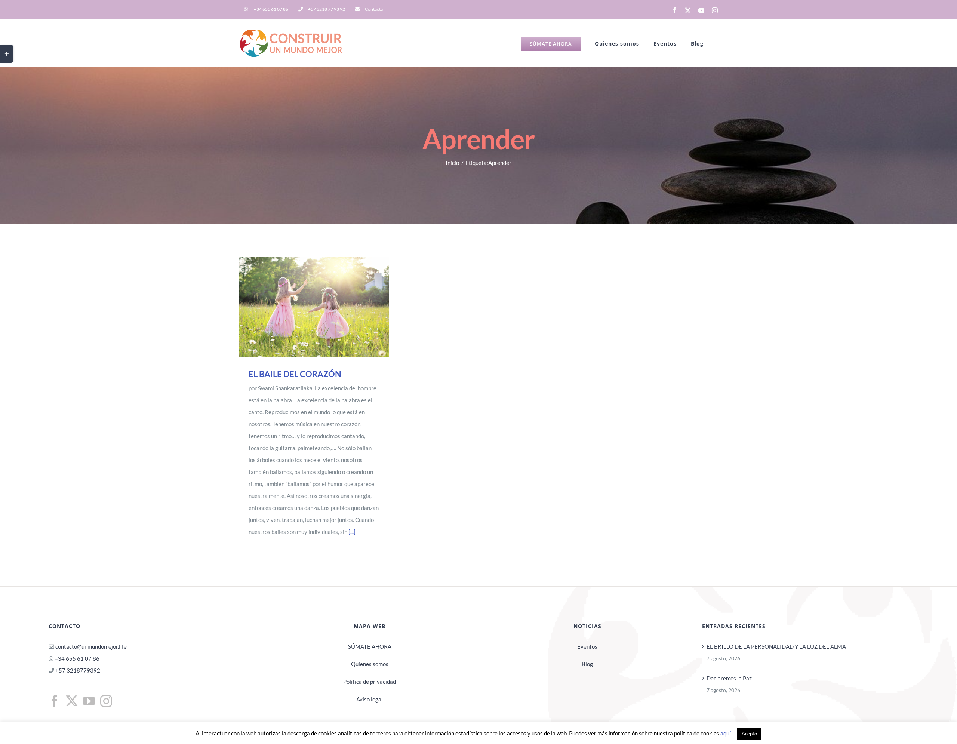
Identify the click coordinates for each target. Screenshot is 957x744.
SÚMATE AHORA (369, 646)
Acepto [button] (749, 734)
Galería (324, 307)
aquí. (726, 733)
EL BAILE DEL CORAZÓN (303, 307)
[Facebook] (55, 701)
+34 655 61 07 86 (77, 658)
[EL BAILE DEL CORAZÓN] (314, 307)
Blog (587, 664)
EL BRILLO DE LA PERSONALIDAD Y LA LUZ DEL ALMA (776, 646)
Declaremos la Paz (729, 678)
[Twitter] (72, 701)
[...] (352, 531)
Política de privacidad (369, 681)
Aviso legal (369, 699)
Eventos (587, 646)
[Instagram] (106, 701)
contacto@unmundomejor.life (91, 646)
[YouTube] (89, 701)
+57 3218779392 (77, 670)
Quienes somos (369, 664)
